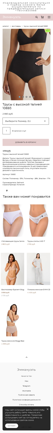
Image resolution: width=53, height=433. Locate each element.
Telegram (26, 386)
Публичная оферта (26, 395)
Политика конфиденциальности (26, 400)
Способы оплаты (26, 404)
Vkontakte (26, 391)
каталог (6, 26)
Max (30, 376)
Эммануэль (12, 17)
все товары (16, 26)
